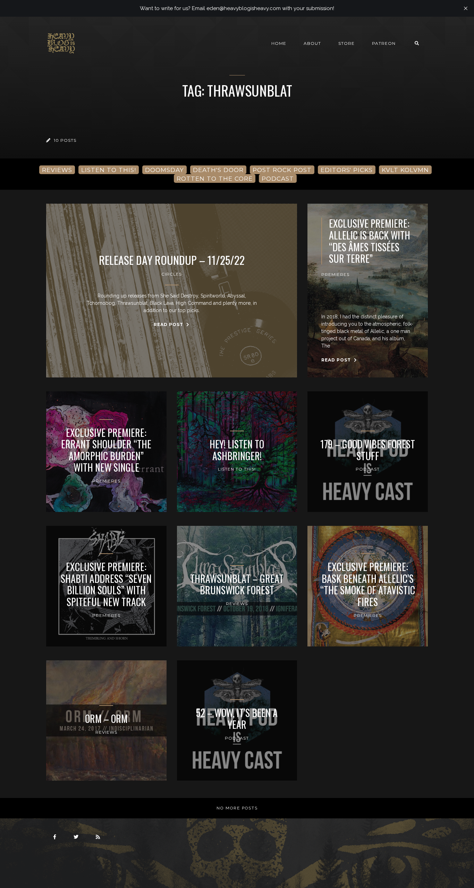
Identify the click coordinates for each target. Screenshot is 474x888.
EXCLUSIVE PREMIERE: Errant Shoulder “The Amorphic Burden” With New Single (106, 450)
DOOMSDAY (164, 169)
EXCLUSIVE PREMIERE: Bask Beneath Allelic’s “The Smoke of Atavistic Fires (367, 584)
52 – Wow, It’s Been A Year (237, 718)
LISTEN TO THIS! (108, 169)
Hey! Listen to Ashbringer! (237, 450)
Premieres (335, 274)
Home (278, 43)
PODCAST (278, 178)
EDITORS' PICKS (347, 169)
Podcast (368, 469)
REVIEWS (57, 169)
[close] (465, 8)
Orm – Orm (106, 719)
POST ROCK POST (282, 169)
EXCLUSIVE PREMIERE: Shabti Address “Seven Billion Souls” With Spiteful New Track (106, 584)
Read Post (169, 324)
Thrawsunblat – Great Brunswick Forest (236, 584)
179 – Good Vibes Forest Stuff (367, 450)
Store (346, 43)
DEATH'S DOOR (218, 169)
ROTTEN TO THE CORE (215, 178)
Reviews (237, 603)
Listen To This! (237, 469)
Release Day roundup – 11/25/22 (172, 260)
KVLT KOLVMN (405, 169)
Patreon (384, 43)
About (312, 43)
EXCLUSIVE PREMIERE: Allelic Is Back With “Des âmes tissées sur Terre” (369, 241)
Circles (171, 274)
